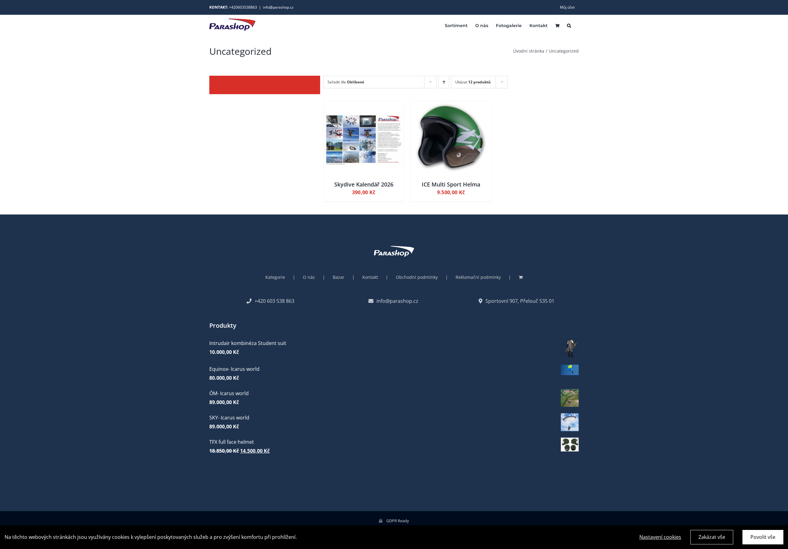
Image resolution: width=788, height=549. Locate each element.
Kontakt (370, 277)
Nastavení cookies (660, 537)
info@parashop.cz (278, 7)
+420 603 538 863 (274, 301)
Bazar (338, 277)
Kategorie (275, 277)
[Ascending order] (443, 82)
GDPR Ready (397, 520)
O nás (309, 277)
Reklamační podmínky (478, 277)
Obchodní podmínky (417, 277)
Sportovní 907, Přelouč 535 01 (519, 301)
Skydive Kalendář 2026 (363, 184)
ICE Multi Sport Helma (451, 184)
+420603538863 (243, 7)
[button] (569, 25)
